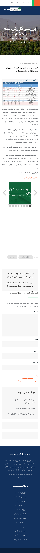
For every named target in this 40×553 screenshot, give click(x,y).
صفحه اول (22, 63)
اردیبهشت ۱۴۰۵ (21, 510)
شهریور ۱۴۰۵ (21, 493)
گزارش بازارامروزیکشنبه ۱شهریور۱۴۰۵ (21, 414)
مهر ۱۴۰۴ (22, 535)
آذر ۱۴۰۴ (22, 527)
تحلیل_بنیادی (25, 257)
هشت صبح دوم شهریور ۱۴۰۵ (25, 408)
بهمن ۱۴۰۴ (22, 518)
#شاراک (25, 178)
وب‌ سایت (35, 362)
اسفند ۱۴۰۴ (21, 514)
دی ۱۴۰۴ (22, 522)
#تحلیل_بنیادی (33, 178)
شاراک (12, 257)
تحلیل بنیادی (31, 63)
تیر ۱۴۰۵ (22, 501)
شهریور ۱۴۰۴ (22, 539)
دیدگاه (35, 312)
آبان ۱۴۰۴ (21, 531)
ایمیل (35, 351)
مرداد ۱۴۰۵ (22, 497)
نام (36, 339)
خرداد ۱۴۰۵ (22, 505)
